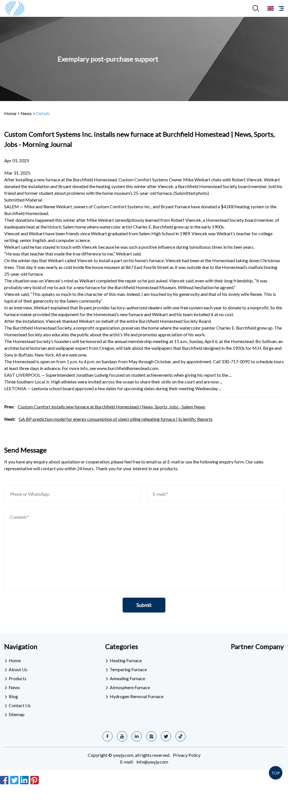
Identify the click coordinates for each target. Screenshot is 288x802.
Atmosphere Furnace (130, 687)
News (26, 113)
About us (18, 669)
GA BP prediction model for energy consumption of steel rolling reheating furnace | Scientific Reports (116, 419)
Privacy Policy (187, 755)
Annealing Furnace (127, 678)
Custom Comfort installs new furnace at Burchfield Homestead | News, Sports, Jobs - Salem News (111, 406)
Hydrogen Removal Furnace (136, 696)
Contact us (20, 705)
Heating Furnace (126, 660)
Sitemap (16, 714)
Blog (13, 696)
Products (17, 678)
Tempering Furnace (128, 669)
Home (10, 113)
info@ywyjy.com (152, 761)
